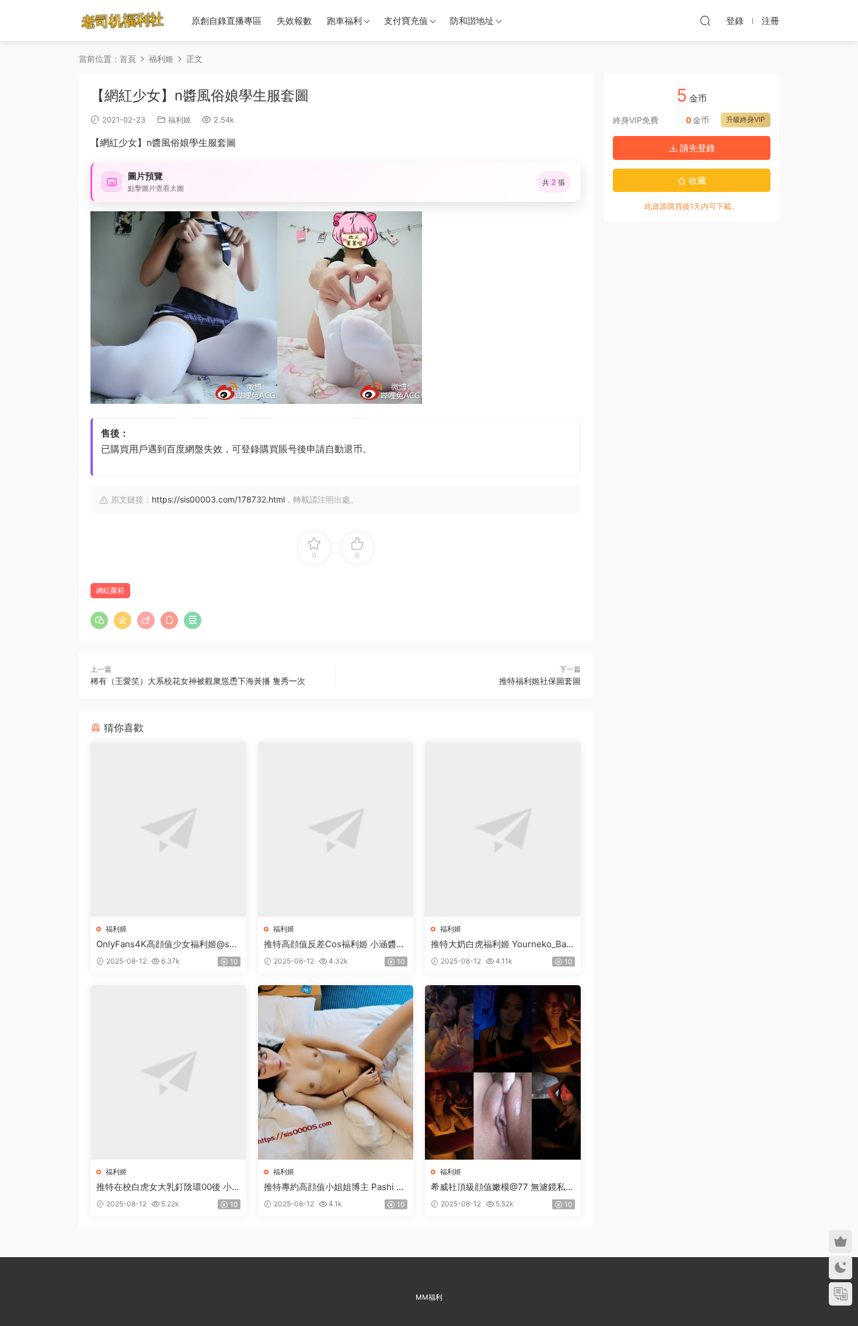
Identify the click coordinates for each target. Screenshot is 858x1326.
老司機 (122, 20)
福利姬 (179, 119)
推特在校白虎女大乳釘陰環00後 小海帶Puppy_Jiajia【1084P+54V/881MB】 (167, 1187)
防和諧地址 (472, 20)
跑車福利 (344, 20)
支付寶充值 (406, 20)
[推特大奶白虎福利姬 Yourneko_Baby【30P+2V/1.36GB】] (503, 829)
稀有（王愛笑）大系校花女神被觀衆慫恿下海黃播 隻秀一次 (197, 681)
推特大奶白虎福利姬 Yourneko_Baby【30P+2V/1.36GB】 (501, 944)
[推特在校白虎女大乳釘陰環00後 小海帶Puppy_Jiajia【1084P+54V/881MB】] (168, 1072)
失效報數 (294, 20)
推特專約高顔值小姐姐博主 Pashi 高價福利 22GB (334, 1187)
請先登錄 (696, 147)
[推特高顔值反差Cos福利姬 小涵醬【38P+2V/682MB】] (336, 829)
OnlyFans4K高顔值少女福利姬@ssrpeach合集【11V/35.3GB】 (167, 944)
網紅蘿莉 (110, 590)
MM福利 (429, 1297)
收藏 (696, 180)
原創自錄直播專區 (226, 20)
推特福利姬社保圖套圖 (540, 681)
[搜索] (705, 20)
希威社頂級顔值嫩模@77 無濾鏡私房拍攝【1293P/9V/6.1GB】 (502, 1187)
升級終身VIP (745, 119)
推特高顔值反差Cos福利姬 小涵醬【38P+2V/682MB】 (330, 944)
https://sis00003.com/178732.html (218, 499)
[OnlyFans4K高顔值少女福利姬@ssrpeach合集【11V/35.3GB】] (168, 829)
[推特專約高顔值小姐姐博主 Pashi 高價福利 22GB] (336, 1072)
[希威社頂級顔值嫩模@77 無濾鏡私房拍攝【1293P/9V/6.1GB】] (503, 1072)
